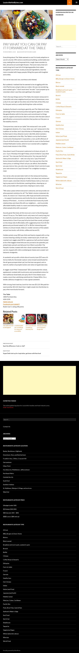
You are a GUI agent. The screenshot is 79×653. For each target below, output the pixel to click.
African (58, 75)
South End (6, 481)
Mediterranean (60, 143)
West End (6, 492)
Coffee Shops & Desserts (63, 106)
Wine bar (59, 184)
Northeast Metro (8, 473)
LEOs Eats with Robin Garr (27, 52)
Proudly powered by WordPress (11, 650)
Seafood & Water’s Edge (63, 158)
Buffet (58, 99)
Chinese (58, 103)
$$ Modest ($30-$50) (9, 509)
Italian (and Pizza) (61, 136)
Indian (58, 132)
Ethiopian (59, 110)
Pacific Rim (59, 151)
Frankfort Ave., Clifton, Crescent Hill (14, 458)
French (58, 118)
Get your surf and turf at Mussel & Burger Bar (41, 327)
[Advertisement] (66, 32)
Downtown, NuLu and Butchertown (14, 455)
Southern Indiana (8, 484)
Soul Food (59, 162)
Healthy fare (60, 125)
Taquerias (59, 173)
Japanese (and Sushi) (62, 140)
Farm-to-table (60, 114)
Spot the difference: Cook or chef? (14, 345)
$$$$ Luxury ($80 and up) (11, 516)
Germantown (7, 462)
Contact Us (6, 426)
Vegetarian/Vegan (61, 177)
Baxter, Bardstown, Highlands (12, 451)
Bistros (58, 82)
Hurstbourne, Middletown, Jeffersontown (16, 470)
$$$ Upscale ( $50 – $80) (11, 513)
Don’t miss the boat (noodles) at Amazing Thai (31, 327)
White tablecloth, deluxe (63, 180)
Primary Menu (76, 2)
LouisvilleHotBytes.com (13, 2)
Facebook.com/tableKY (11, 304)
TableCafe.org (8, 302)
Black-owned (60, 86)
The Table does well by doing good (8, 326)
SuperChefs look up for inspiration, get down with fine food (22, 352)
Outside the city (8, 477)
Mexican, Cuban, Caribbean (64, 147)
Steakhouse (59, 169)
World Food (59, 188)
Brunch (58, 95)
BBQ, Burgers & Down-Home (65, 79)
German (58, 121)
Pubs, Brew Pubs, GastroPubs (65, 155)
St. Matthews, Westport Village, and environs (17, 488)
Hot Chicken (60, 129)
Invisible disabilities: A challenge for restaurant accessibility (18, 328)
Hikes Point (6, 466)
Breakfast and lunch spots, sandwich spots (64, 91)
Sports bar (59, 166)
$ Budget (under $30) (9, 505)
